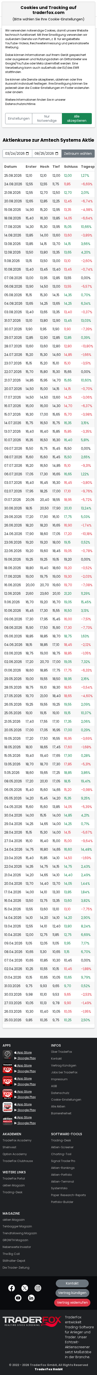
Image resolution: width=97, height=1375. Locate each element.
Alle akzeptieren (76, 118)
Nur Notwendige (47, 118)
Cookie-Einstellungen (45, 88)
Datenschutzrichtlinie (20, 104)
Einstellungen (19, 118)
